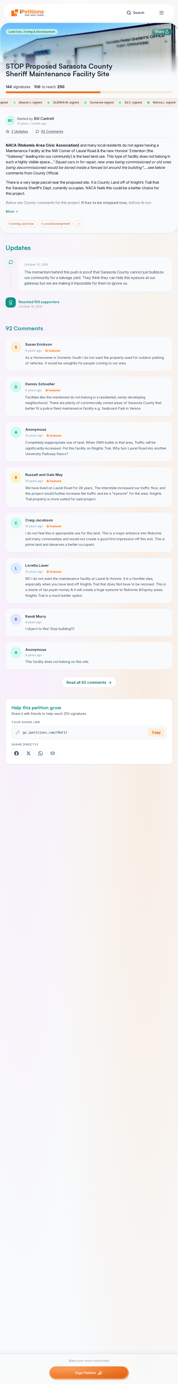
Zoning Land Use (21, 223)
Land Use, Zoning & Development (32, 31)
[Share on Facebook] (16, 753)
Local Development (55, 223)
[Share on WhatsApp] (40, 753)
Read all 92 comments (89, 682)
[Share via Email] (53, 753)
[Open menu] (161, 13)
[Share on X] (28, 753)
